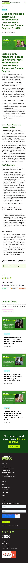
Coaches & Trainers (6, 490)
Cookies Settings (5, 545)
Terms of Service (5, 543)
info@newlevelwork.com (7, 467)
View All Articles (7, 311)
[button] (25, 3)
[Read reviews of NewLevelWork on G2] (9, 554)
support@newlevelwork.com (8, 472)
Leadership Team (6, 487)
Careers (4, 495)
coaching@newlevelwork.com (9, 476)
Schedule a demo (14, 446)
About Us (4, 484)
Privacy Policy (15, 525)
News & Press (5, 492)
